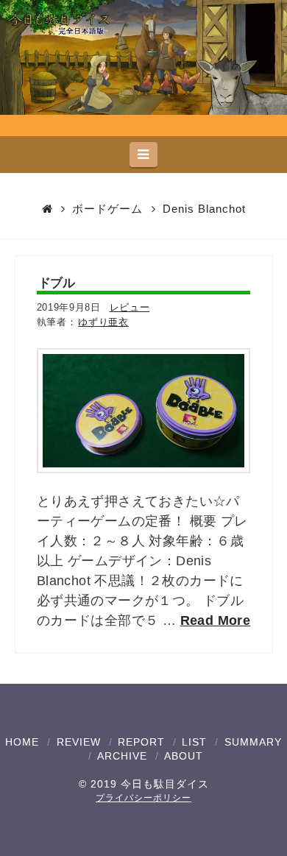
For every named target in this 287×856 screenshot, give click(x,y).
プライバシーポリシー (143, 798)
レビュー (130, 307)
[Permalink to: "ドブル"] (144, 410)
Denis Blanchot (204, 208)
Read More (215, 620)
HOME (22, 742)
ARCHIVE (122, 756)
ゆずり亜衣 (103, 322)
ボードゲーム (107, 208)
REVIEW (79, 742)
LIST (194, 742)
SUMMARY (253, 742)
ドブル (56, 282)
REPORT (141, 742)
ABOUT (183, 756)
